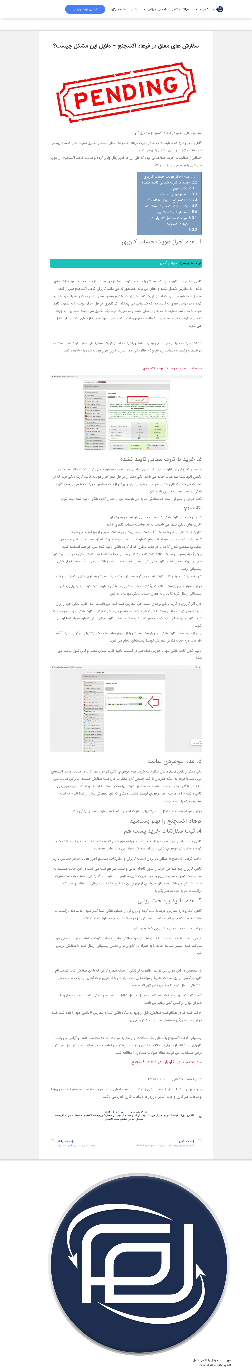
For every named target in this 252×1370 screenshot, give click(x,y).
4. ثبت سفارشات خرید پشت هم (169, 206)
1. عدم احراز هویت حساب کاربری (169, 176)
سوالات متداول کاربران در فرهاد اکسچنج (169, 221)
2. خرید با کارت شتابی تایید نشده (168, 182)
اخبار (134, 9)
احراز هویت (131, 1115)
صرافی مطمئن (127, 1119)
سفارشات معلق (75, 1115)
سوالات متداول (180, 9)
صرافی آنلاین (167, 263)
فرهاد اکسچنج (208, 9)
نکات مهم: (180, 188)
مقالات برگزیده (117, 9)
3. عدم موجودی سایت (177, 194)
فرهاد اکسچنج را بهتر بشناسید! (171, 200)
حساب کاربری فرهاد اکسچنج (98, 1115)
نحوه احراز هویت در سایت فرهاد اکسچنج (172, 368)
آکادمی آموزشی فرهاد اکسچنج (179, 1115)
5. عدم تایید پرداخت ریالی (173, 212)
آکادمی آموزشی (157, 9)
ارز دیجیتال (118, 1115)
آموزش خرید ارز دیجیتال (150, 1115)
